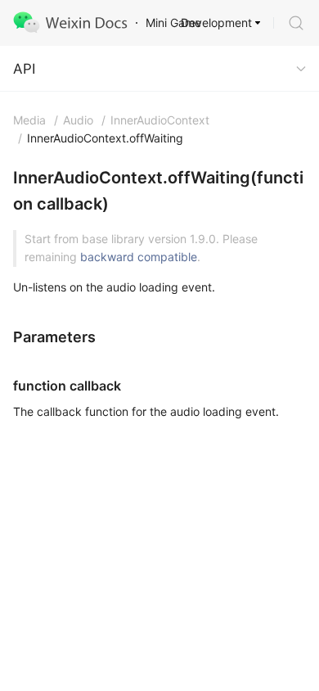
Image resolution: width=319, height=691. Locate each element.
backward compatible (138, 257)
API (24, 69)
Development (216, 22)
